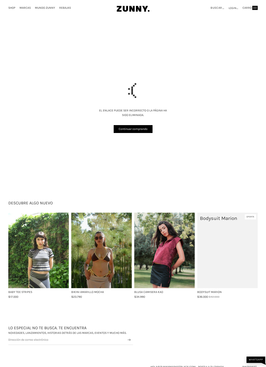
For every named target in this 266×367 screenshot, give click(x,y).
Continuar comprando (133, 129)
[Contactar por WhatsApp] (256, 360)
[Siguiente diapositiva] (125, 250)
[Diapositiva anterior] (77, 250)
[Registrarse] (129, 340)
